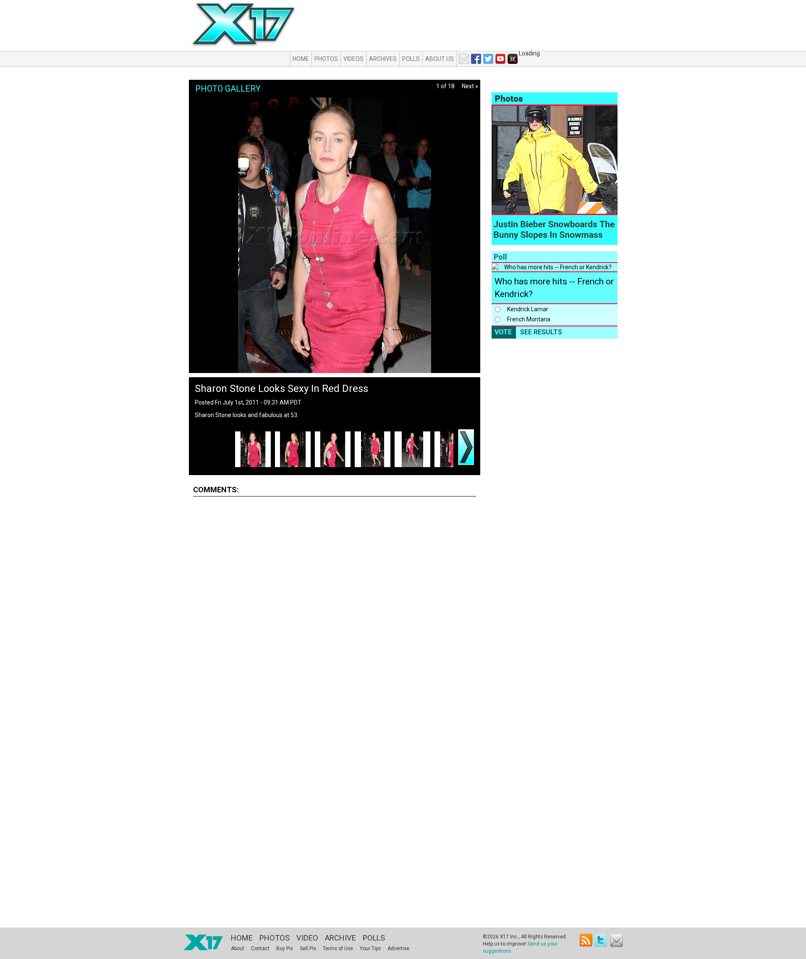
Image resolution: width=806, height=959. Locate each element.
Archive (340, 937)
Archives (383, 58)
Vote (503, 332)
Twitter (601, 940)
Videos (353, 58)
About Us (439, 58)
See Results (541, 332)
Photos (326, 58)
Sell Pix (308, 948)
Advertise (398, 948)
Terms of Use (338, 948)
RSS (586, 940)
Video (307, 937)
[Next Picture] (466, 447)
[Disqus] (334, 607)
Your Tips (370, 948)
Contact (260, 948)
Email (616, 940)
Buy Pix (284, 948)
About (237, 948)
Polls (411, 58)
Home (301, 58)
